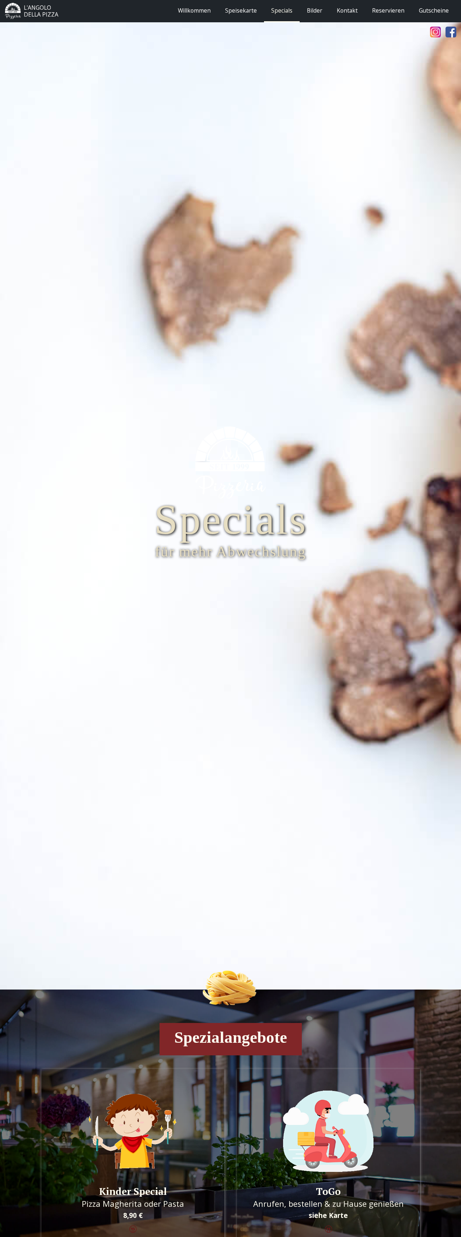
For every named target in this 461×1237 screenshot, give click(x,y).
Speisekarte (241, 10)
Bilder (314, 10)
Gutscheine (434, 10)
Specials (281, 10)
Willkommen (194, 10)
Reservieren (388, 10)
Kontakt (347, 10)
